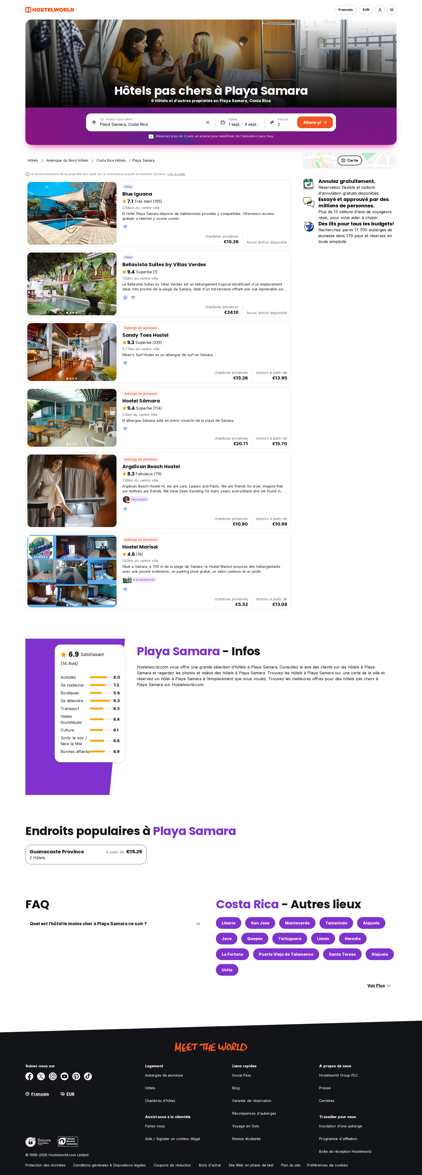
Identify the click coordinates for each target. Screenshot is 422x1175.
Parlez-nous (155, 1126)
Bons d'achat (210, 1165)
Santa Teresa (342, 954)
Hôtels (150, 1088)
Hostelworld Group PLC (338, 1075)
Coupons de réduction (172, 1165)
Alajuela (371, 923)
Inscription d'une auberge (340, 1126)
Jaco (227, 938)
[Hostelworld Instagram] (53, 1076)
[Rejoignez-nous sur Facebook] (29, 1076)
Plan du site (290, 1165)
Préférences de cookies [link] (327, 1165)
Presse (325, 1088)
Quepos (255, 938)
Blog (236, 1088)
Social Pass (241, 1075)
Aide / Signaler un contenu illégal (172, 1139)
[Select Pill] (380, 10)
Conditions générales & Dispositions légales (109, 1165)
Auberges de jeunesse (164, 1075)
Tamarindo (336, 923)
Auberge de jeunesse (140, 328)
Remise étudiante (246, 1139)
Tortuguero (289, 938)
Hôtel (128, 187)
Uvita (227, 969)
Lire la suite (176, 174)
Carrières (326, 1101)
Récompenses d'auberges (254, 1113)
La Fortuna (232, 954)
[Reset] (208, 122)
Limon (323, 938)
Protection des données (45, 1165)
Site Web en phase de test (251, 1165)
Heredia (353, 938)
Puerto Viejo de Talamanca (286, 954)
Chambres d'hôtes (160, 1101)
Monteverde (297, 923)
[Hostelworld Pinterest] (76, 1076)
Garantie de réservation (251, 1101)
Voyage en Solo (245, 1126)
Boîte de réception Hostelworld (345, 1151)
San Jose (260, 923)
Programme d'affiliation (338, 1139)
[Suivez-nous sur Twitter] (41, 1076)
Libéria (228, 923)
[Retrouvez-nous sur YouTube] (64, 1076)
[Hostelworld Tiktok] (88, 1076)
